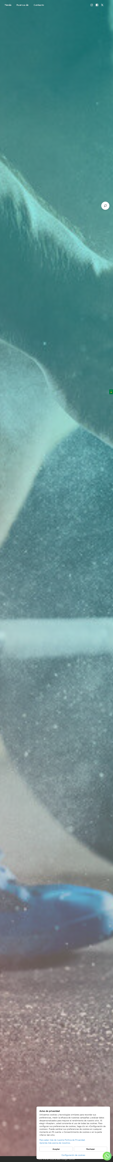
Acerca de (22, 5)
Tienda (8, 5)
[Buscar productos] (105, 205)
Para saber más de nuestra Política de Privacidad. (62, 1140)
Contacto (39, 5)
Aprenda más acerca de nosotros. (55, 1143)
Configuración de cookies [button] (73, 1155)
